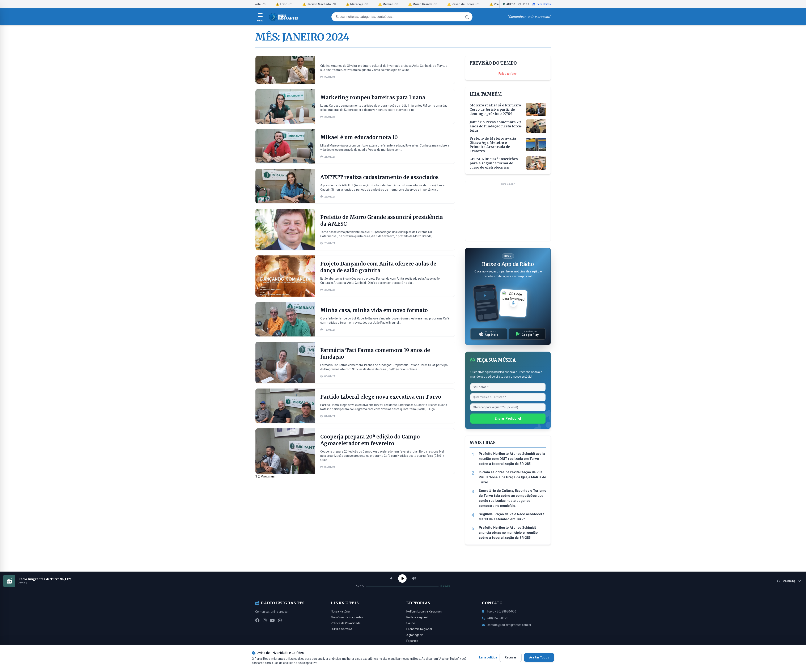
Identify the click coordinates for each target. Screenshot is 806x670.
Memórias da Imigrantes (347, 617)
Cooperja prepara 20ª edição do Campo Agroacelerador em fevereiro (370, 440)
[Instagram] (265, 620)
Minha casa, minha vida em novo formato (374, 310)
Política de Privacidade (346, 623)
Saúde (410, 623)
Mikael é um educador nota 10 (359, 137)
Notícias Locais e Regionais (424, 611)
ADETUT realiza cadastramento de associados (379, 177)
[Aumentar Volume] (414, 578)
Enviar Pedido (506, 418)
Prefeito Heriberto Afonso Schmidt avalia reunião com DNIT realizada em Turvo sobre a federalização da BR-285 (512, 459)
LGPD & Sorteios (341, 629)
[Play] (402, 578)
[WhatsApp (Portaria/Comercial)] (280, 620)
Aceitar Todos (539, 657)
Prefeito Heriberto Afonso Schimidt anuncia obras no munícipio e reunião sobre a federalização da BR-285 (508, 533)
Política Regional (417, 617)
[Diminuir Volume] (391, 578)
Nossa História (340, 611)
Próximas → (270, 476)
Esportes (412, 641)
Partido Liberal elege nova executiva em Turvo (380, 397)
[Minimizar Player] (799, 581)
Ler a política (488, 657)
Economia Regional (419, 629)
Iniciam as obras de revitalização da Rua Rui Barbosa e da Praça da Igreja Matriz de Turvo (512, 477)
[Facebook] (257, 620)
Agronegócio (414, 635)
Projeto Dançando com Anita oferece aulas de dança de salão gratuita (378, 267)
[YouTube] (272, 620)
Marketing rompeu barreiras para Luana (372, 97)
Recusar (510, 657)
